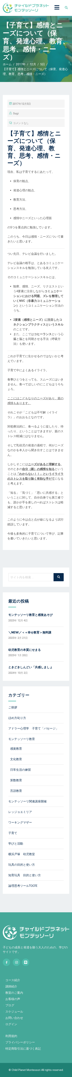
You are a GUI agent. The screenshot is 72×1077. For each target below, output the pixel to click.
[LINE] (25, 962)
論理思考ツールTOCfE (22, 886)
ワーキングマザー (20, 822)
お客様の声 (12, 999)
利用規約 (11, 1036)
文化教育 (16, 759)
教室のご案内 (14, 992)
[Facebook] (6, 962)
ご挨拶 (12, 707)
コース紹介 (12, 980)
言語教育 (16, 791)
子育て (12, 833)
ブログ (9, 1005)
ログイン (11, 1024)
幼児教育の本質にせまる (24, 650)
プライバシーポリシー (20, 1042)
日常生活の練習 (20, 769)
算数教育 (16, 780)
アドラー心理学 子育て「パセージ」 (33, 728)
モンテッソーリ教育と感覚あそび (30, 615)
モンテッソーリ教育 (21, 739)
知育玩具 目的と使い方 (24, 875)
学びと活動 (15, 843)
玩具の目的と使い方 (21, 864)
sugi (16, 113)
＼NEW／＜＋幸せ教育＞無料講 (29, 632)
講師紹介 (11, 986)
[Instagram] (16, 962)
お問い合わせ (14, 1018)
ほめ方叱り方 (17, 718)
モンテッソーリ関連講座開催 (27, 801)
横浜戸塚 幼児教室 (21, 854)
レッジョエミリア (20, 812)
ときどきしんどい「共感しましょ (30, 667)
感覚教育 (16, 748)
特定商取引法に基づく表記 (23, 1048)
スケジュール (14, 1011)
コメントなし (21, 123)
